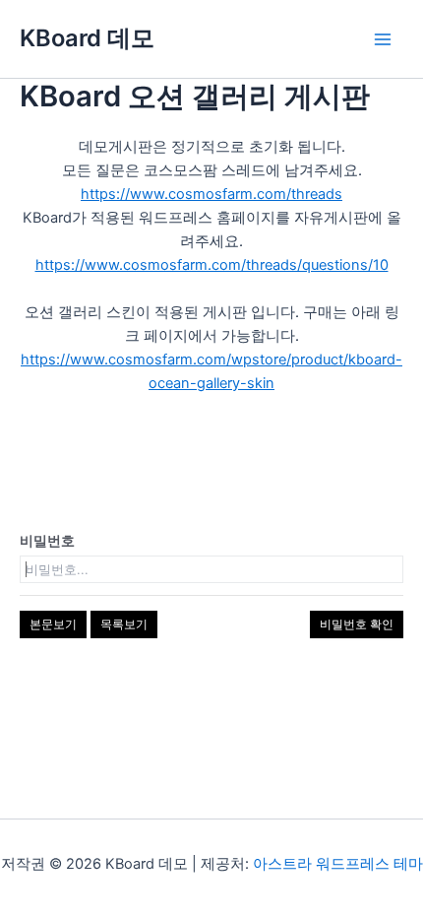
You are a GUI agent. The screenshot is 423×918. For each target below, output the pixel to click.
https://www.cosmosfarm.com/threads (211, 194)
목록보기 (124, 624)
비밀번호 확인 (356, 624)
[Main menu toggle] (382, 39)
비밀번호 (47, 540)
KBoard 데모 (87, 38)
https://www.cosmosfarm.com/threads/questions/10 (212, 265)
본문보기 (53, 624)
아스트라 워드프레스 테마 (338, 864)
